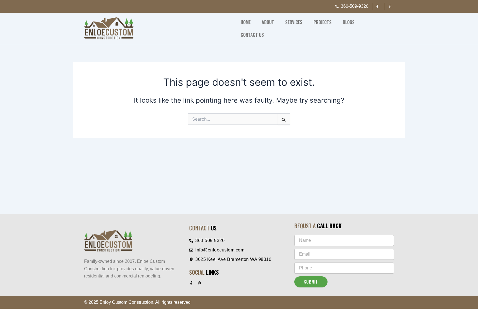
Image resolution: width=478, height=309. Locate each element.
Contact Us (252, 35)
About (268, 22)
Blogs (349, 22)
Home (246, 22)
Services (293, 22)
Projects (322, 22)
